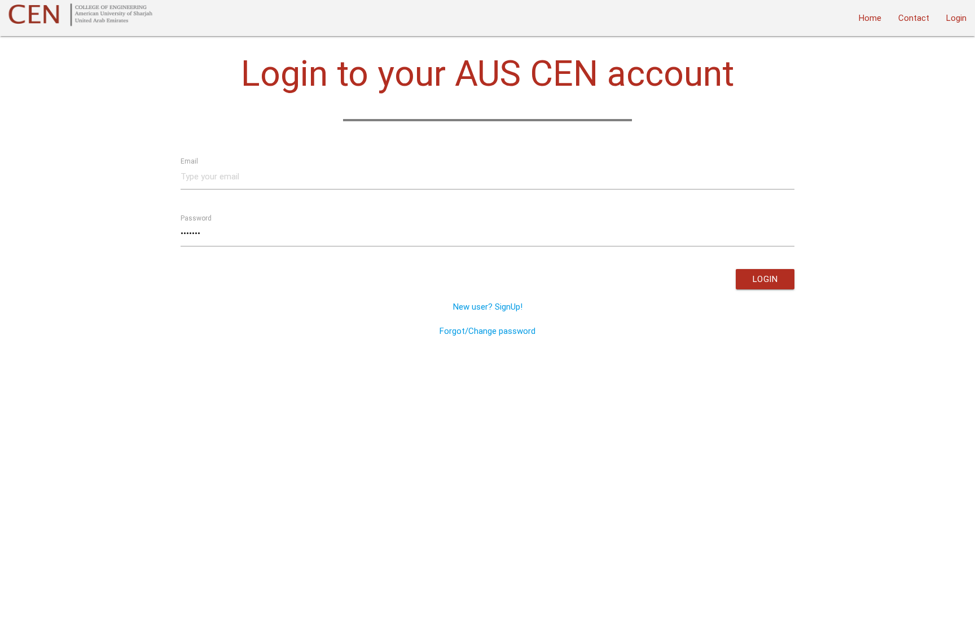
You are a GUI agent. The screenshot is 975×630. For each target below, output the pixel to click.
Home (870, 17)
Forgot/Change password (487, 330)
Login (956, 17)
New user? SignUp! (487, 306)
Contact (913, 17)
